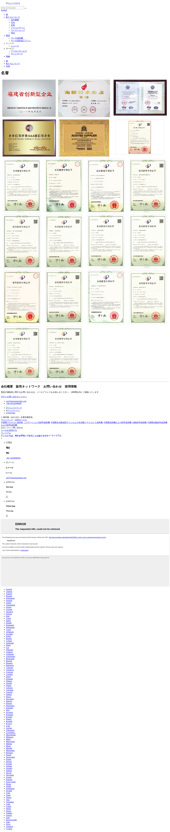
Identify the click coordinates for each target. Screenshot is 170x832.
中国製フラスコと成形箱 (12, 422)
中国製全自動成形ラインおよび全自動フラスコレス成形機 (77, 422)
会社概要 (15, 20)
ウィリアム (6, 433)
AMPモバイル (21, 420)
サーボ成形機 (17, 38)
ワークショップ (18, 30)
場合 (13, 33)
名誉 (13, 25)
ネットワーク (17, 54)
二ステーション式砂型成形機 (37, 422)
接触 (8, 56)
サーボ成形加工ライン (21, 41)
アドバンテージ (18, 28)
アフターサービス (19, 51)
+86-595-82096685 (14, 403)
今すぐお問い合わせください (14, 397)
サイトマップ (7, 420)
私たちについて (13, 17)
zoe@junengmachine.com (16, 401)
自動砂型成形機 (139, 422)
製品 (8, 35)
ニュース (15, 46)
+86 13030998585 (13, 458)
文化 (13, 22)
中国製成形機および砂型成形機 (117, 422)
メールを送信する (9, 430)
